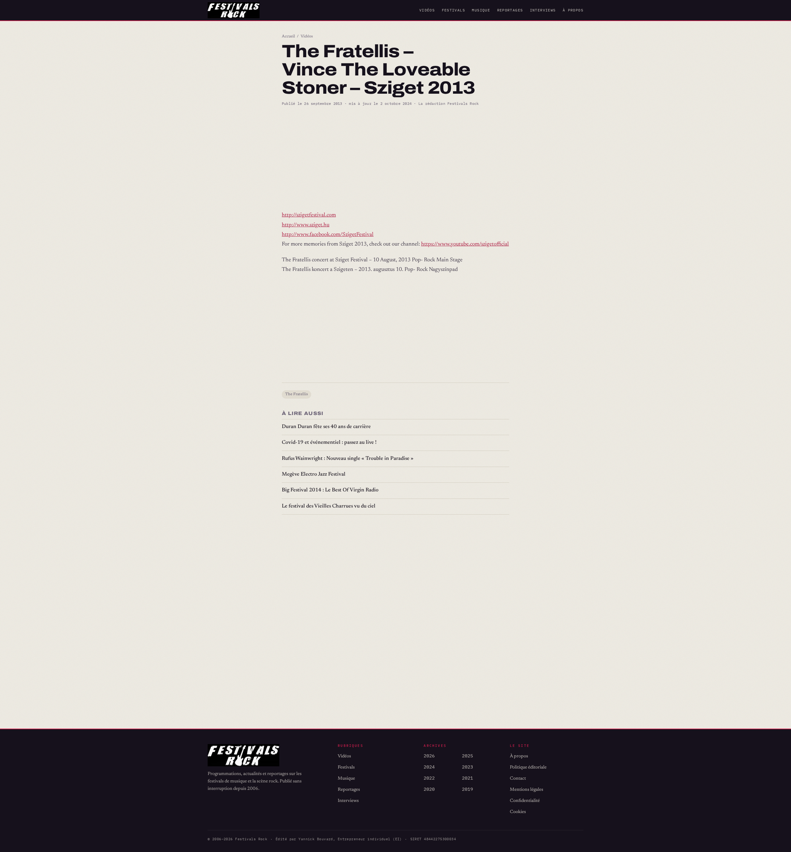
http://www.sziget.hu (305, 225)
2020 (429, 789)
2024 (429, 767)
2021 (467, 778)
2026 (429, 756)
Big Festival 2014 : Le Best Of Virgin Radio (330, 490)
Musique (481, 10)
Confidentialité (525, 800)
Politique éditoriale (528, 767)
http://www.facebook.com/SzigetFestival (328, 235)
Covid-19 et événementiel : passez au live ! (329, 442)
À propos (573, 10)
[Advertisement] (395, 158)
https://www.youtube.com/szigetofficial (465, 244)
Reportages (510, 10)
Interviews (543, 10)
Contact (518, 778)
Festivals (453, 10)
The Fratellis (296, 394)
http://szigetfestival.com (309, 215)
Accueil (288, 36)
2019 (467, 789)
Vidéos (427, 10)
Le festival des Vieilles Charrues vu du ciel (328, 506)
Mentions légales (526, 789)
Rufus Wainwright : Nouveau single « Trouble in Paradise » (347, 458)
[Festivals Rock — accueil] (234, 10)
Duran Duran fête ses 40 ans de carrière (326, 427)
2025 (467, 756)
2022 (429, 778)
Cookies (518, 812)
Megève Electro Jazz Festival (313, 474)
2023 (467, 767)
